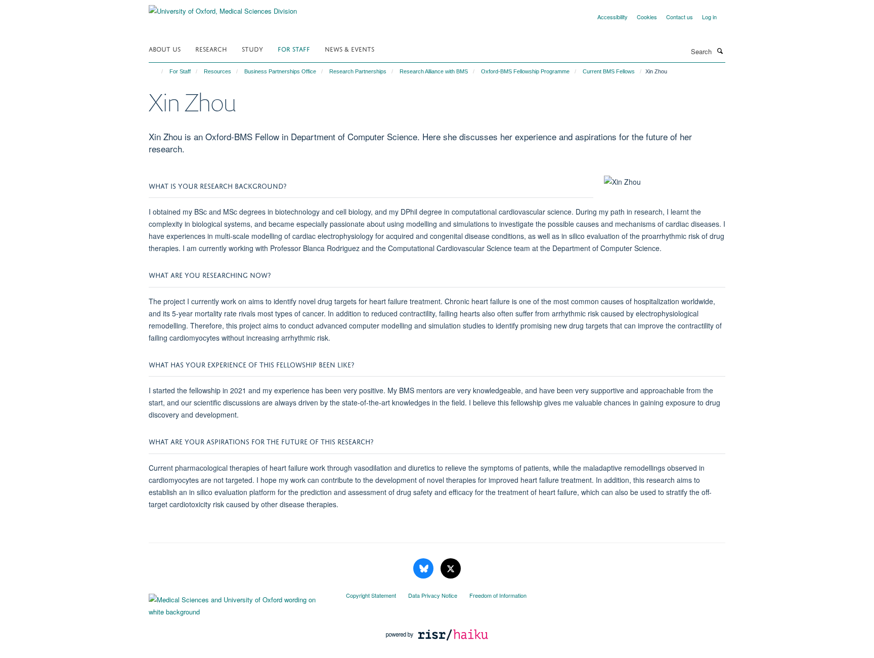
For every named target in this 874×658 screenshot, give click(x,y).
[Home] (157, 71)
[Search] (719, 50)
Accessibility (612, 17)
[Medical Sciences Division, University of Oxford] (240, 603)
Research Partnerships (357, 71)
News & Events (349, 48)
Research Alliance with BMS (434, 71)
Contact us (679, 17)
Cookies (647, 17)
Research (211, 48)
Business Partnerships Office (280, 71)
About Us (165, 48)
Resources (217, 71)
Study (252, 48)
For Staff (294, 48)
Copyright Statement (371, 595)
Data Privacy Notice (432, 595)
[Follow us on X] (451, 568)
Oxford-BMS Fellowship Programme (525, 71)
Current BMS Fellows (609, 71)
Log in (709, 17)
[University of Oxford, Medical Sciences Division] (223, 7)
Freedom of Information (498, 595)
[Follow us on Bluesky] (424, 568)
